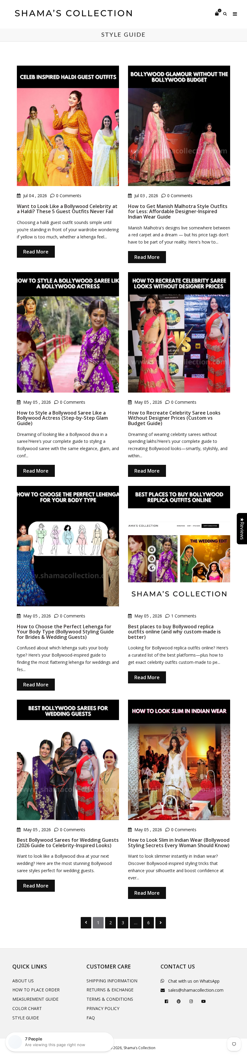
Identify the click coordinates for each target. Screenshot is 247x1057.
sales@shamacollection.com (196, 990)
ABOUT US (23, 981)
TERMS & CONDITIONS (109, 999)
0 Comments (68, 195)
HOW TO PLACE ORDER (36, 990)
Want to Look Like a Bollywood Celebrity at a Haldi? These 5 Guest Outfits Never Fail (67, 209)
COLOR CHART (27, 1008)
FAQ (90, 1018)
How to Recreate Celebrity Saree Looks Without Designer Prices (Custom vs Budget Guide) (174, 418)
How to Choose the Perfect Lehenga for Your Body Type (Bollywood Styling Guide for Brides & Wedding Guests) (65, 631)
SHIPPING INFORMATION (111, 981)
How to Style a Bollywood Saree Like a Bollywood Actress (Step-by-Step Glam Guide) (62, 418)
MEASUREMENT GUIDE (35, 999)
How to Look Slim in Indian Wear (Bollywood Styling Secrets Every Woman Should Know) (179, 843)
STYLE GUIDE (25, 1018)
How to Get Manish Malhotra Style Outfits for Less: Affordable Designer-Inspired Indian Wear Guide (177, 211)
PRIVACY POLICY (102, 1008)
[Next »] (160, 922)
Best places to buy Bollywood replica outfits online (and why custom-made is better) (174, 631)
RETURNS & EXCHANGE (109, 990)
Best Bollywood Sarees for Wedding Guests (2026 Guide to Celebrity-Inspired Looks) (68, 843)
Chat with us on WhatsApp (194, 981)
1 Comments (183, 616)
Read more (35, 251)
